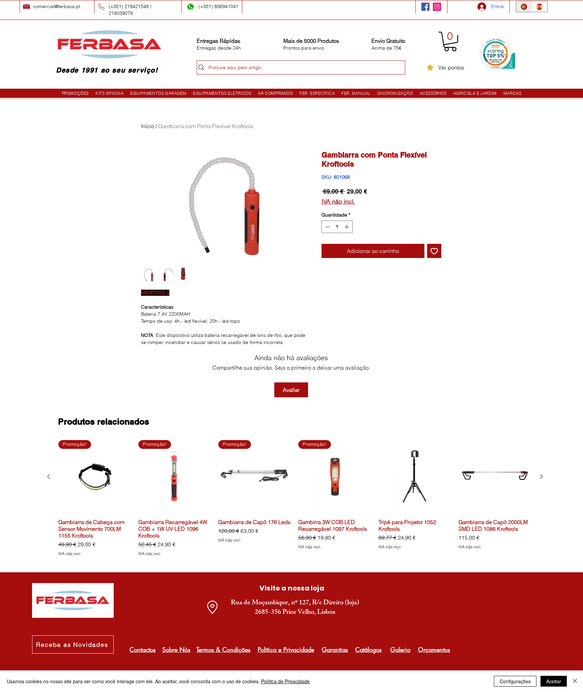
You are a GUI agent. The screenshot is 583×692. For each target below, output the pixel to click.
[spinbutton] (337, 227)
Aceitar (553, 681)
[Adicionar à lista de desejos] (434, 251)
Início (147, 126)
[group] (295, 498)
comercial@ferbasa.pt (56, 6)
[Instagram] (437, 7)
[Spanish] (540, 6)
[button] (450, 41)
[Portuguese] (524, 6)
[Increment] (347, 227)
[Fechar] (575, 681)
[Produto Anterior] (49, 476)
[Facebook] (425, 7)
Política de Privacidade (285, 681)
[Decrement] (327, 227)
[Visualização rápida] (415, 476)
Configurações (515, 681)
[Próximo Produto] (541, 476)
